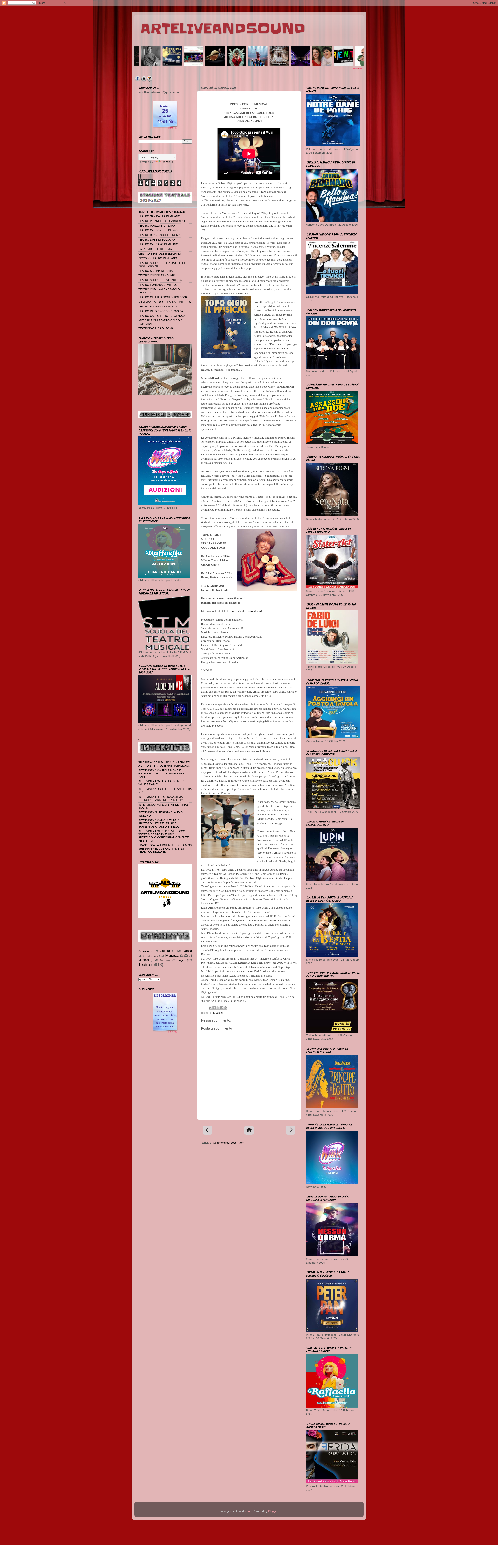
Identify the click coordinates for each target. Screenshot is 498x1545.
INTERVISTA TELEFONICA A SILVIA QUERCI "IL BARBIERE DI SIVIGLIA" (160, 798)
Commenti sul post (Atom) (229, 1142)
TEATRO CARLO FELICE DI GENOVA (161, 315)
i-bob (248, 1511)
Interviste (152, 956)
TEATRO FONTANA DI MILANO (157, 284)
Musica (172, 955)
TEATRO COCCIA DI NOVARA (157, 275)
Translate (167, 161)
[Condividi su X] (218, 1008)
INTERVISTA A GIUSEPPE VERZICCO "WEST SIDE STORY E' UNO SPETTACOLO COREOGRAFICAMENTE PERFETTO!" (163, 836)
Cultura (165, 951)
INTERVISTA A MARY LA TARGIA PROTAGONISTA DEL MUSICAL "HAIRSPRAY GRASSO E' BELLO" (159, 823)
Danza (187, 951)
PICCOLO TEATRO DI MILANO (157, 258)
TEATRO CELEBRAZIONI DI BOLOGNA (163, 297)
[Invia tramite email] (211, 1008)
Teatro (144, 964)
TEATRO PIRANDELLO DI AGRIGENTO (163, 221)
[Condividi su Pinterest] (225, 1008)
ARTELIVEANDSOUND (222, 28)
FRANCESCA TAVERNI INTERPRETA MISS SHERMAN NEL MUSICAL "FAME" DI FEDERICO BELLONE (165, 848)
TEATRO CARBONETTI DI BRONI (159, 230)
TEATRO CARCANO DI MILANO (158, 244)
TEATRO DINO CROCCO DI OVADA (160, 311)
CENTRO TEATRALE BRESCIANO (159, 253)
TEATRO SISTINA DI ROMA (155, 270)
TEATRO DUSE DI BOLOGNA (156, 239)
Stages (181, 960)
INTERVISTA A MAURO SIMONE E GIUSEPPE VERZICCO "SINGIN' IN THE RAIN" (163, 773)
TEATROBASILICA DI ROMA (156, 328)
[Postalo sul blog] (214, 1008)
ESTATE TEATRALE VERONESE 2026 (162, 211)
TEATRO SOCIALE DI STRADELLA (160, 280)
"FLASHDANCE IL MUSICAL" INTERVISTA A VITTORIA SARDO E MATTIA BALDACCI (164, 764)
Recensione (165, 960)
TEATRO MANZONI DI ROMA (156, 225)
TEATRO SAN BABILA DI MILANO (159, 216)
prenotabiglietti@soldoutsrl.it (247, 611)
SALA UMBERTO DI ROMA (155, 249)
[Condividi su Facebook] (222, 1008)
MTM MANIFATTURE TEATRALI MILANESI (165, 301)
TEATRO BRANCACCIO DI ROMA (159, 235)
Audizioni (143, 951)
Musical (218, 1012)
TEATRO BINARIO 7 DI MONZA (158, 306)
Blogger (273, 1511)
